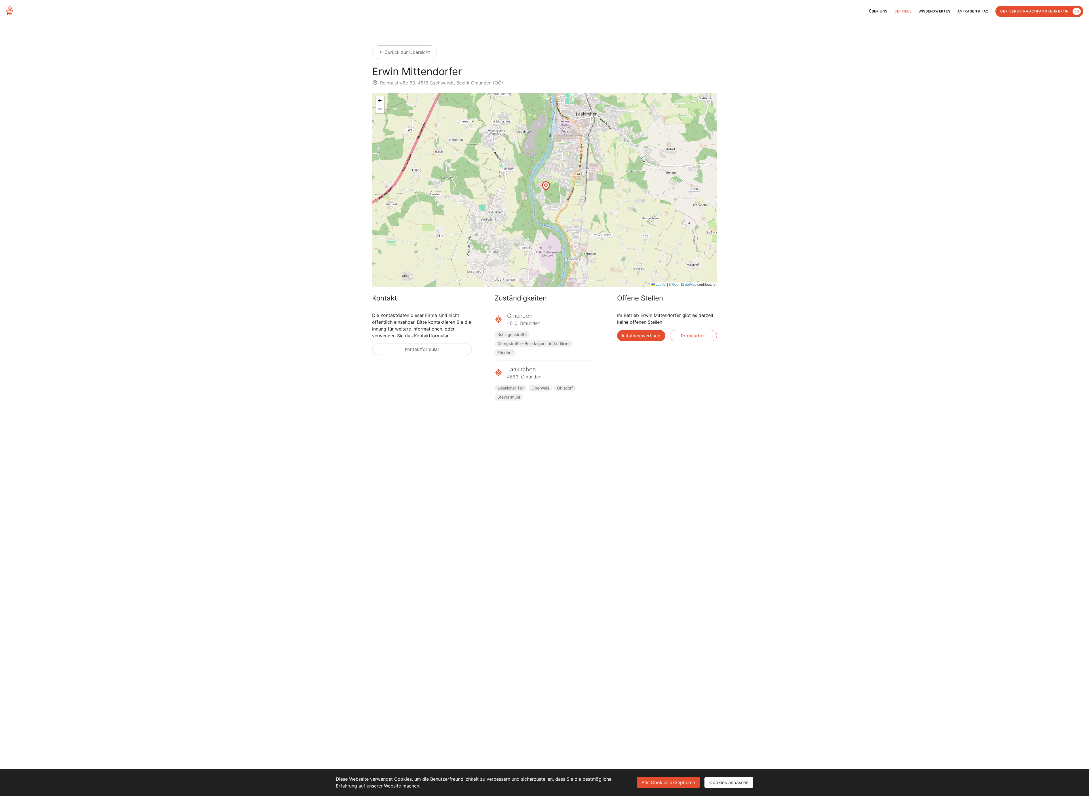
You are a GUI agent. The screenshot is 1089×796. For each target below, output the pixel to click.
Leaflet (660, 284)
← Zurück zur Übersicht (404, 52)
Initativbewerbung (641, 335)
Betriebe (903, 11)
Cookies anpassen (728, 782)
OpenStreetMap (684, 284)
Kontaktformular (422, 349)
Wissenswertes (935, 11)
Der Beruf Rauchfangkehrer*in (1039, 11)
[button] (546, 186)
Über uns (878, 11)
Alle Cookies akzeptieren (668, 782)
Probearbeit (693, 335)
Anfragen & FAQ (973, 11)
